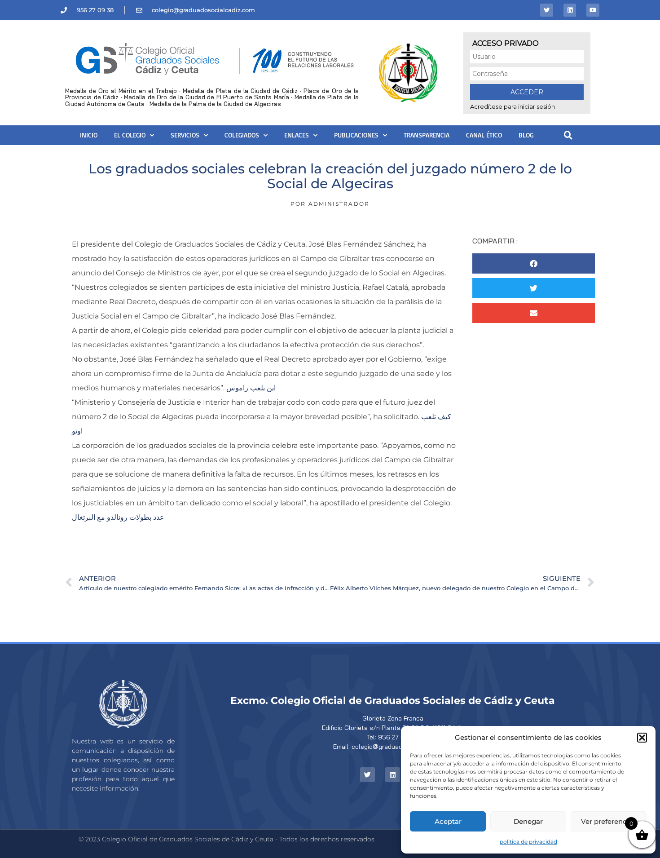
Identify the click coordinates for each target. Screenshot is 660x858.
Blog (526, 135)
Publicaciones (356, 135)
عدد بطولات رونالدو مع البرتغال (118, 517)
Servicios (185, 135)
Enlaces (296, 135)
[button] (642, 737)
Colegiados (241, 135)
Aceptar (448, 821)
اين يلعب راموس (251, 388)
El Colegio (129, 135)
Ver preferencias (608, 821)
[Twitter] (546, 10)
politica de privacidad (528, 841)
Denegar (528, 821)
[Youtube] (592, 10)
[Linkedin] (569, 10)
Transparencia (426, 135)
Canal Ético (484, 135)
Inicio (88, 135)
